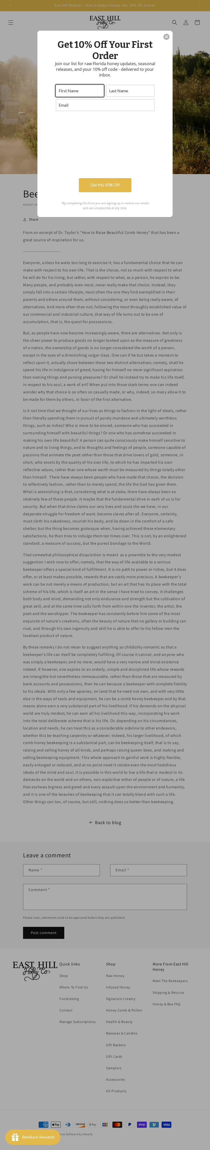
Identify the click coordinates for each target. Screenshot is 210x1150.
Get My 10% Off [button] (105, 184)
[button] (166, 37)
